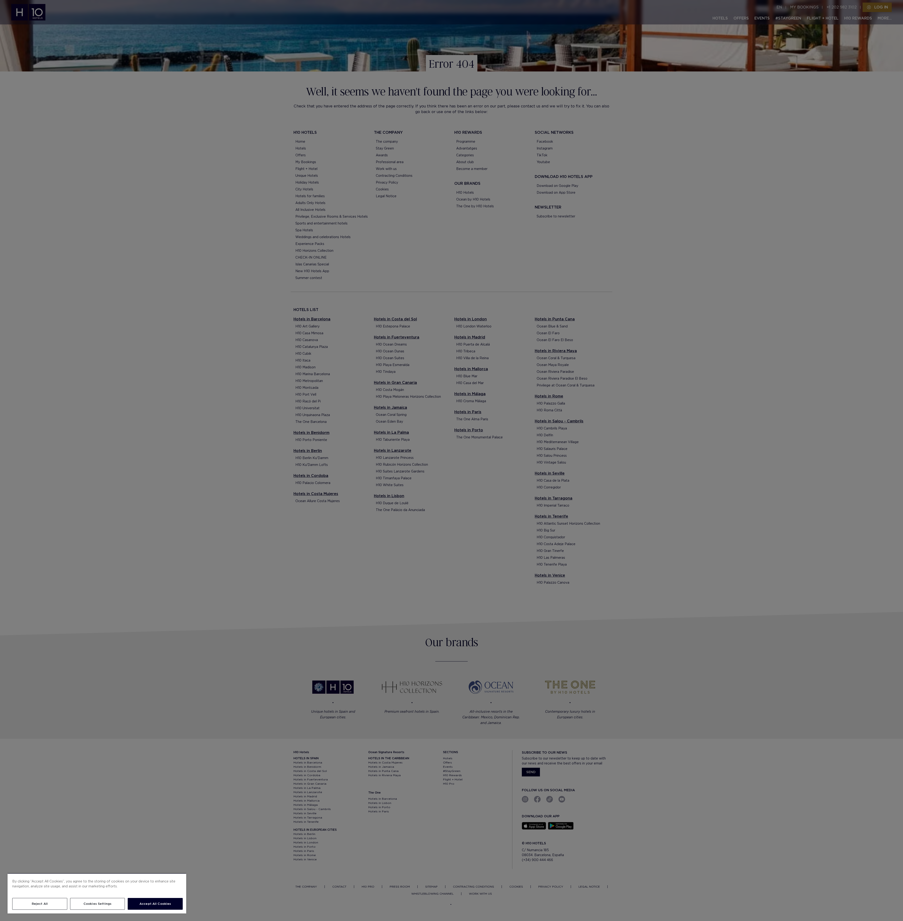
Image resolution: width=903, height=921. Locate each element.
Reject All (40, 903)
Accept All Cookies (155, 903)
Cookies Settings (97, 903)
